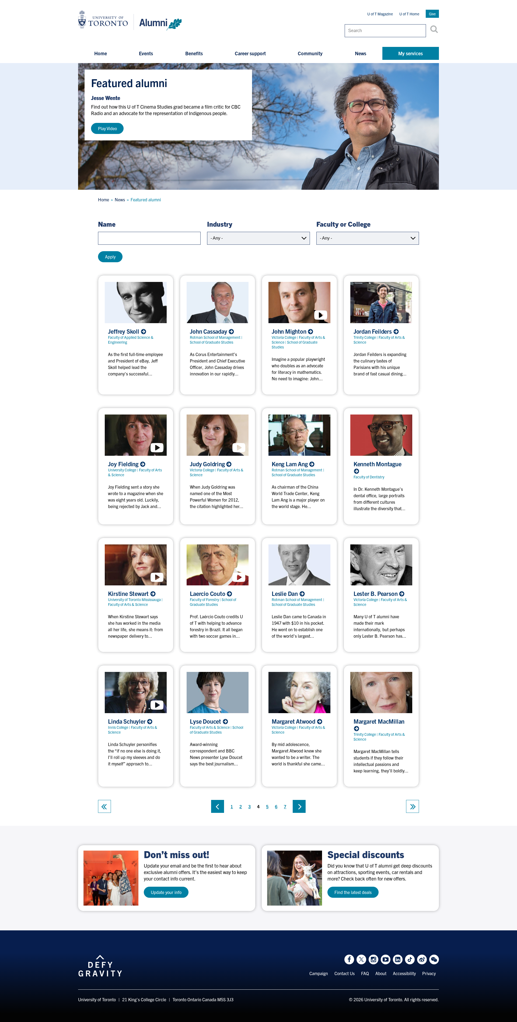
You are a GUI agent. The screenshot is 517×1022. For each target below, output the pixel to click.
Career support (250, 53)
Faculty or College (343, 223)
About (380, 973)
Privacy (429, 973)
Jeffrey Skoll (124, 331)
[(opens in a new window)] (110, 878)
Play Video (107, 128)
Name (107, 223)
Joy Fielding (123, 463)
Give (432, 13)
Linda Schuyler (127, 721)
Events (146, 53)
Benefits (194, 53)
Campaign (318, 973)
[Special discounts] (294, 878)
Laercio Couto (208, 593)
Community (310, 53)
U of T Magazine (380, 13)
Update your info (166, 892)
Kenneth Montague (377, 463)
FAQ (365, 973)
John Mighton (290, 331)
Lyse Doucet (206, 721)
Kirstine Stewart (129, 593)
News (360, 53)
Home (100, 53)
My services (410, 53)
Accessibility (404, 973)
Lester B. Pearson (376, 593)
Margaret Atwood (294, 721)
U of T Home (409, 13)
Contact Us (344, 973)
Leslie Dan (285, 593)
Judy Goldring (208, 463)
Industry (219, 223)
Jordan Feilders (373, 331)
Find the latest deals (353, 892)
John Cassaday (209, 331)
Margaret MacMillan (379, 721)
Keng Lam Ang (290, 463)
